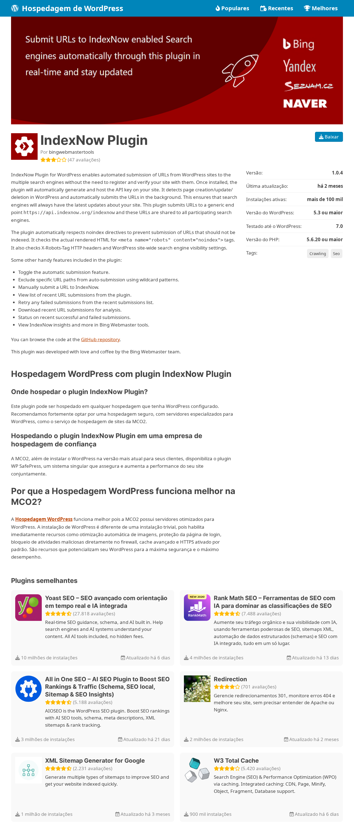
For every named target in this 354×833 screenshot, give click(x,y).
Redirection (230, 679)
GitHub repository (100, 339)
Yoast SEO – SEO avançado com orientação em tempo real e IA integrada (106, 601)
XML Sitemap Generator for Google (95, 760)
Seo (336, 253)
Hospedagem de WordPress (71, 8)
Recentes (280, 8)
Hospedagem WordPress (43, 519)
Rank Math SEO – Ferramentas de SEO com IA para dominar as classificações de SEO (274, 601)
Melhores (325, 8)
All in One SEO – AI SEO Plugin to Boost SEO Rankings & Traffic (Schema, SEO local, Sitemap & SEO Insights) (107, 686)
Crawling (317, 253)
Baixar (331, 136)
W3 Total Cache (236, 760)
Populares (235, 8)
